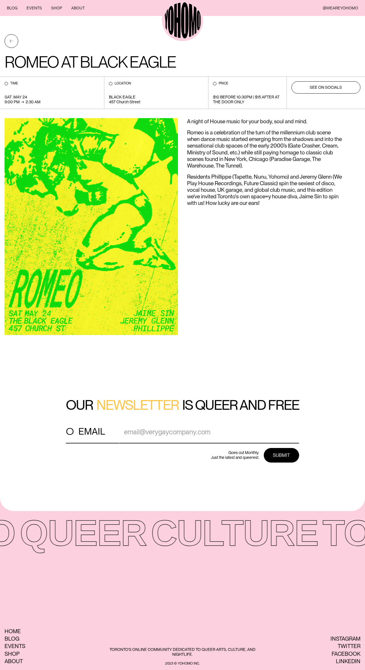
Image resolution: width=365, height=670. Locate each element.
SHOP (56, 8)
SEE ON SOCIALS (326, 87)
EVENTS (34, 8)
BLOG (12, 8)
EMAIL (91, 431)
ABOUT (78, 8)
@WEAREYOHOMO (340, 8)
